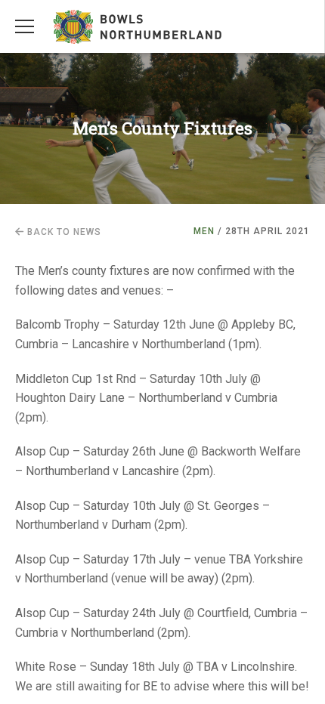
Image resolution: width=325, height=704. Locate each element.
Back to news (62, 232)
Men (204, 231)
